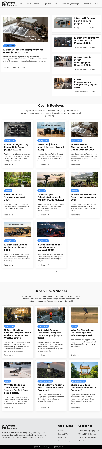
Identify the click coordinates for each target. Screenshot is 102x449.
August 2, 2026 (90, 92)
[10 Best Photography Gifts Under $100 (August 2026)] (63, 43)
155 (56, 272)
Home (21, 4)
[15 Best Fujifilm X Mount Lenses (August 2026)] (51, 129)
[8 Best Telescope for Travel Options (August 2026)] (51, 229)
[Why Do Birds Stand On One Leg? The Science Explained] (84, 315)
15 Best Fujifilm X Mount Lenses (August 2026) (50, 147)
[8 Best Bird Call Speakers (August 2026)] (17, 179)
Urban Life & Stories (90, 4)
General (7, 381)
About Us (62, 437)
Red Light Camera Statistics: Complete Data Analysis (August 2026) (50, 334)
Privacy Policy (64, 441)
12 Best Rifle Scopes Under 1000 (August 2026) (16, 247)
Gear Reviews (9, 326)
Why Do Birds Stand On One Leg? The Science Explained (82, 333)
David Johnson (79, 28)
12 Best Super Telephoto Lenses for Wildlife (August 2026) (50, 197)
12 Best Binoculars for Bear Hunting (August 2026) (84, 197)
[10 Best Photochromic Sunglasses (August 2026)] (63, 86)
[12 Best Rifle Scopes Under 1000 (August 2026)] (17, 229)
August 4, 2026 (90, 69)
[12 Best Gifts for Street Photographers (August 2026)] (63, 64)
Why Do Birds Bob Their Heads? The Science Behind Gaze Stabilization (16, 389)
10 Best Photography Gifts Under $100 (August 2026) (86, 40)
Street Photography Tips (70, 4)
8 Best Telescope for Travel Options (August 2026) (49, 247)
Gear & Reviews (33, 4)
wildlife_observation (45, 381)
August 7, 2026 (90, 28)
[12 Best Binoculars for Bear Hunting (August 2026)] (84, 179)
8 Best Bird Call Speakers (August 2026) (14, 197)
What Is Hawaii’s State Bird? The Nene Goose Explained (50, 388)
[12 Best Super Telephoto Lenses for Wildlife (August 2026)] (51, 179)
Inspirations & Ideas (87, 437)
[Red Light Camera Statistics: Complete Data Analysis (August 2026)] (51, 315)
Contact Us (63, 434)
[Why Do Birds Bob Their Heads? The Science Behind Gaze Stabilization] (17, 370)
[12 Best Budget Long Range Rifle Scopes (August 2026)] (17, 129)
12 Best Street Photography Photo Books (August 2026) (23, 51)
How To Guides (43, 326)
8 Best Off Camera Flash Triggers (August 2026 (85, 21)
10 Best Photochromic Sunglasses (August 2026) (85, 83)
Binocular (8, 191)
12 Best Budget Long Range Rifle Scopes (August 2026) (16, 147)
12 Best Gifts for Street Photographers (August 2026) (83, 61)
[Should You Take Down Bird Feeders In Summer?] (84, 370)
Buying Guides (9, 46)
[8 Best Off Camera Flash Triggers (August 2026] (63, 23)
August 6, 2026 (90, 47)
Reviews (74, 326)
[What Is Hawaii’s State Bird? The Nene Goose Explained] (51, 370)
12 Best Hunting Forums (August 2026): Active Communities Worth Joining (17, 334)
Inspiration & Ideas (50, 4)
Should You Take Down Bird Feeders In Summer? (83, 388)
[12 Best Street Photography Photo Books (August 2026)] (25, 29)
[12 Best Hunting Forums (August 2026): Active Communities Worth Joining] (17, 315)
